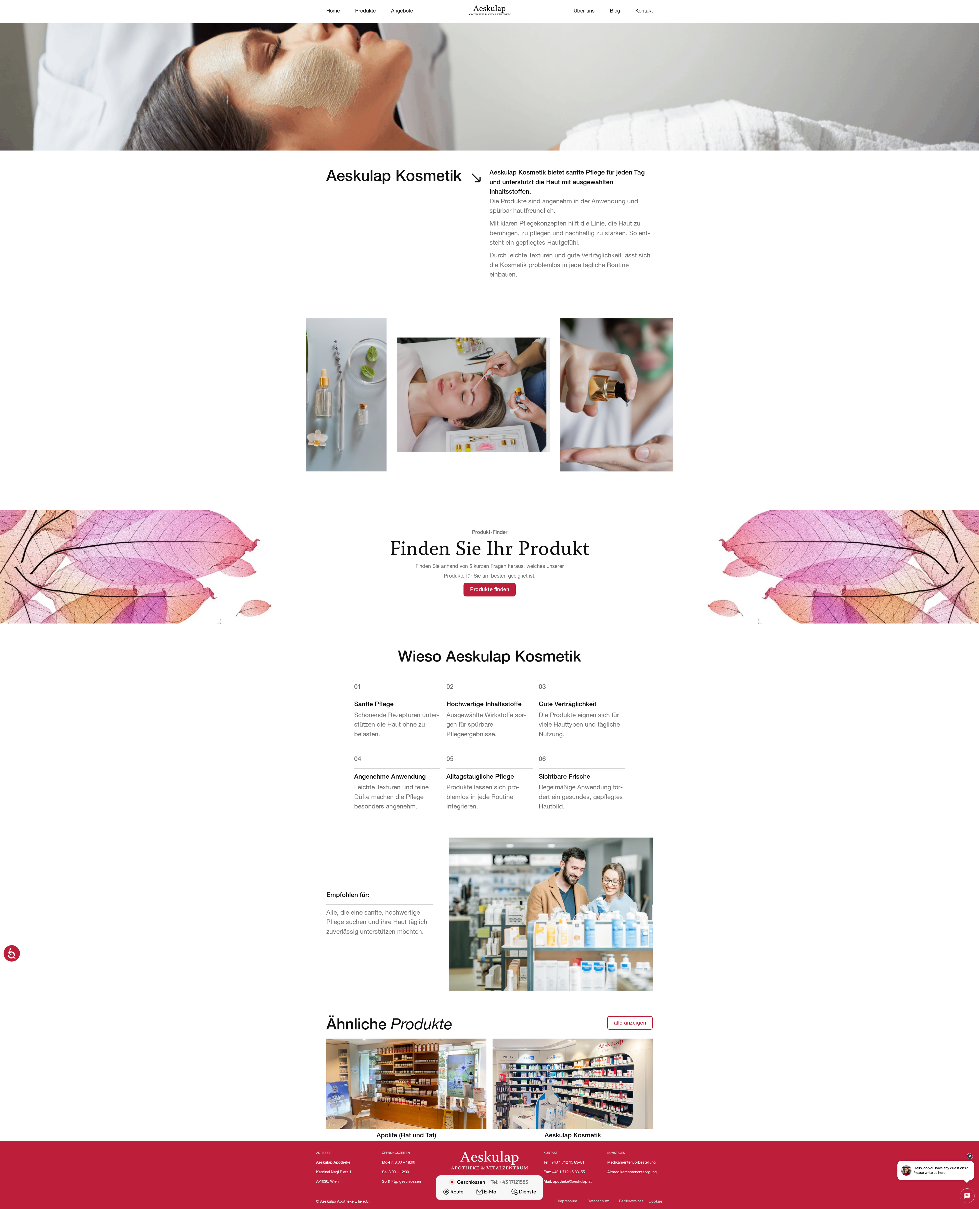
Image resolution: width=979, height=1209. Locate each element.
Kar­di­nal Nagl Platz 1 (333, 1172)
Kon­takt (644, 11)
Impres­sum (567, 1201)
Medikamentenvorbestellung (631, 1163)
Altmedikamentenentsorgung (632, 1172)
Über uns (584, 11)
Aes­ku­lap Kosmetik (573, 1136)
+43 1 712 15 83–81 (567, 1163)
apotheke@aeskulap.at (572, 1182)
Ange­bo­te (402, 11)
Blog (615, 11)
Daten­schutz (598, 1201)
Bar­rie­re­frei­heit (631, 1201)
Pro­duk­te (365, 11)
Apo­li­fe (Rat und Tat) (406, 1136)
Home (333, 11)
